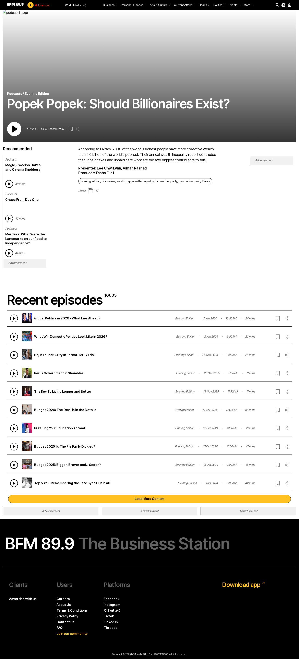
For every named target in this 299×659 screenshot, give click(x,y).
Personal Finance (132, 5)
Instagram (112, 605)
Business (109, 5)
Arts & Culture (159, 5)
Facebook (111, 599)
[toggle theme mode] (283, 5)
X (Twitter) (112, 610)
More (247, 5)
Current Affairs (183, 5)
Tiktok (109, 616)
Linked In (111, 622)
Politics (217, 5)
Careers (63, 599)
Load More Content (149, 499)
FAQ (60, 628)
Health (203, 5)
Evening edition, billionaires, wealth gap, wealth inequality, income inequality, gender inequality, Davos (145, 181)
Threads (110, 628)
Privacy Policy (67, 616)
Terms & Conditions (72, 610)
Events (233, 5)
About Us (64, 605)
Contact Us (65, 622)
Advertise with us (23, 599)
